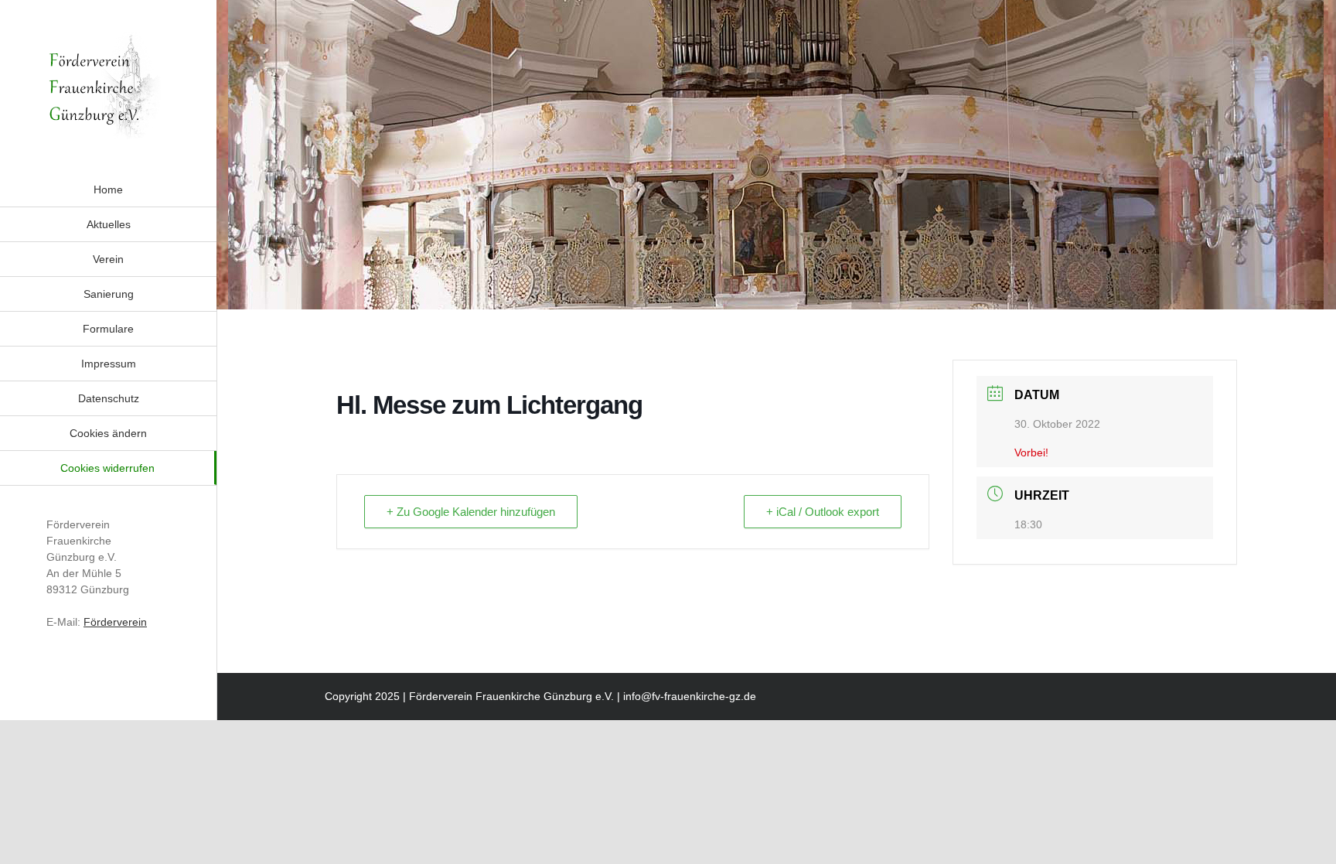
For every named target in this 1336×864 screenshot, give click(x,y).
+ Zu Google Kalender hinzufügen (471, 511)
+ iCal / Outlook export (822, 511)
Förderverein (115, 622)
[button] (108, 433)
